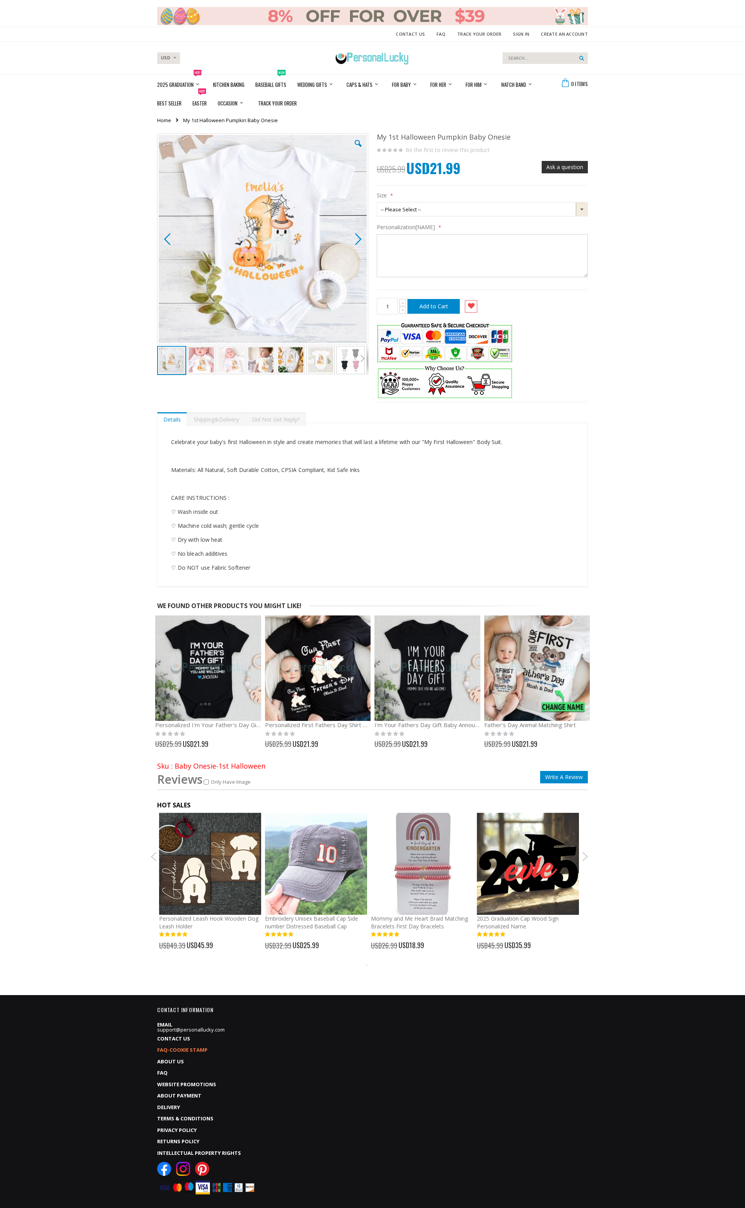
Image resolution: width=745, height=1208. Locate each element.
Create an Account (564, 34)
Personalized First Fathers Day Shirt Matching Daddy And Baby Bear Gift (318, 725)
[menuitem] (277, 102)
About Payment (179, 1095)
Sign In (521, 34)
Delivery (168, 1107)
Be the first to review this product (447, 150)
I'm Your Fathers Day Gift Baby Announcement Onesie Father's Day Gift (427, 725)
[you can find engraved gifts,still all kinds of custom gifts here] (372, 58)
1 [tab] (367, 965)
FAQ (441, 34)
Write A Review (564, 777)
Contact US (173, 1038)
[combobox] (545, 58)
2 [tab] (378, 965)
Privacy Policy (177, 1130)
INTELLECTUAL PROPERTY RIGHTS (199, 1152)
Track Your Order (479, 34)
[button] (358, 149)
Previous (154, 856)
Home (164, 120)
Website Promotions (186, 1084)
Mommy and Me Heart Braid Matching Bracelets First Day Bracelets (419, 922)
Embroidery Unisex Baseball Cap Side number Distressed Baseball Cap (311, 922)
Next (585, 856)
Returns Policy (178, 1141)
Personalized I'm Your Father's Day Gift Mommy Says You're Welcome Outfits (208, 725)
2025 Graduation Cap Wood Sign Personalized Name (518, 922)
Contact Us (410, 34)
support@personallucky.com (191, 1029)
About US (170, 1061)
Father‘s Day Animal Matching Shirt (530, 725)
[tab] (172, 417)
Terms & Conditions (185, 1118)
